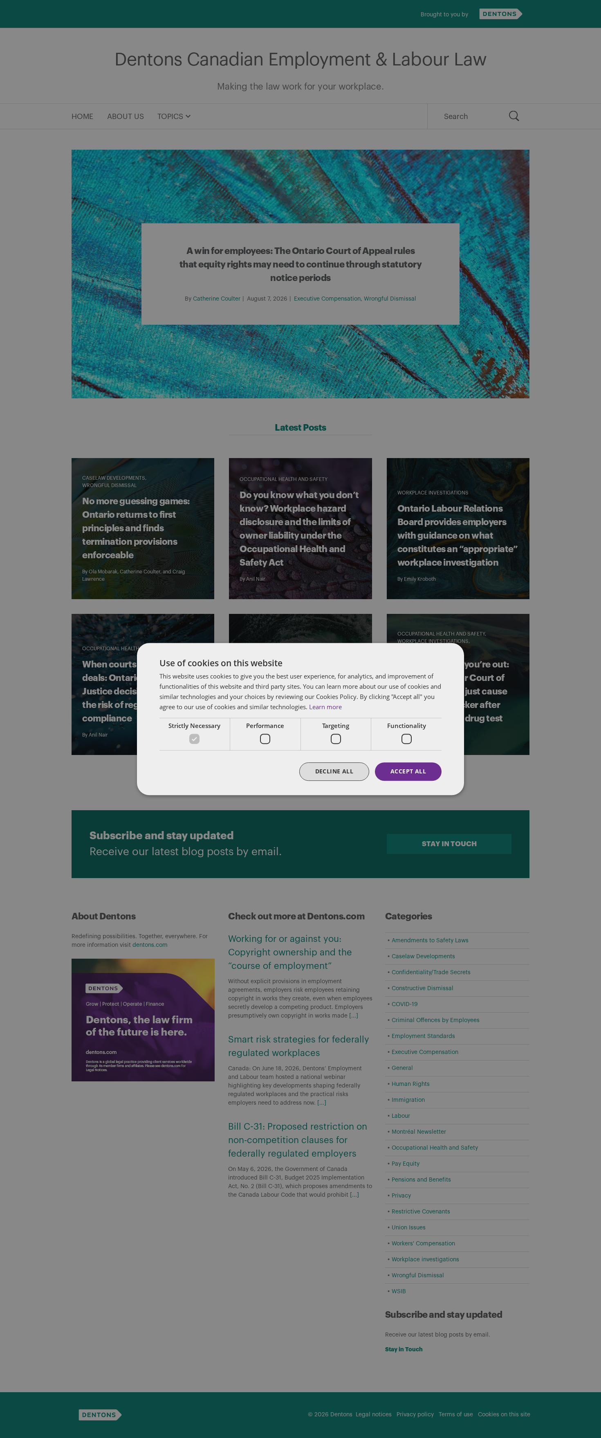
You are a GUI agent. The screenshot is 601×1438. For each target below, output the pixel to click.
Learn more (325, 707)
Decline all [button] (334, 771)
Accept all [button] (408, 771)
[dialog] (300, 719)
